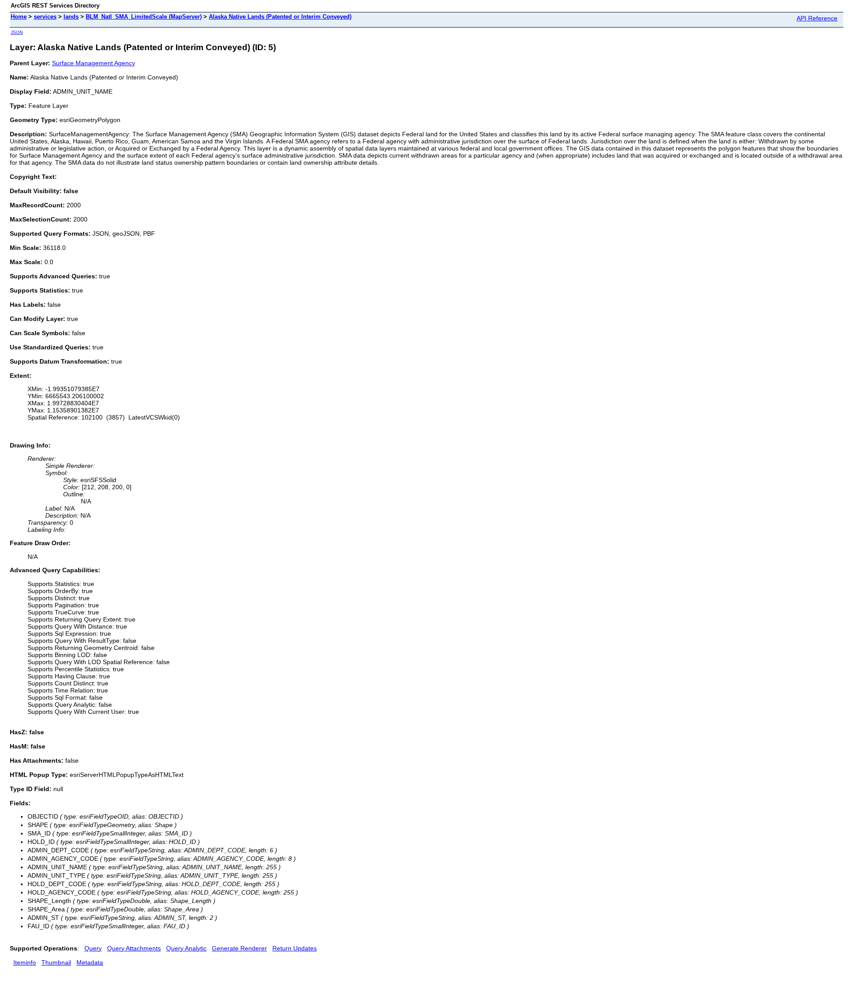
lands (71, 16)
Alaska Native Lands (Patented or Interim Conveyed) (280, 16)
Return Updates (294, 948)
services (45, 16)
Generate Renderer (239, 948)
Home (19, 16)
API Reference (817, 18)
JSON (17, 32)
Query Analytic (186, 948)
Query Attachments (134, 948)
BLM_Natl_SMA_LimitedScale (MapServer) (144, 16)
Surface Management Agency (93, 63)
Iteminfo (24, 962)
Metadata (89, 962)
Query (93, 948)
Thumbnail (56, 962)
